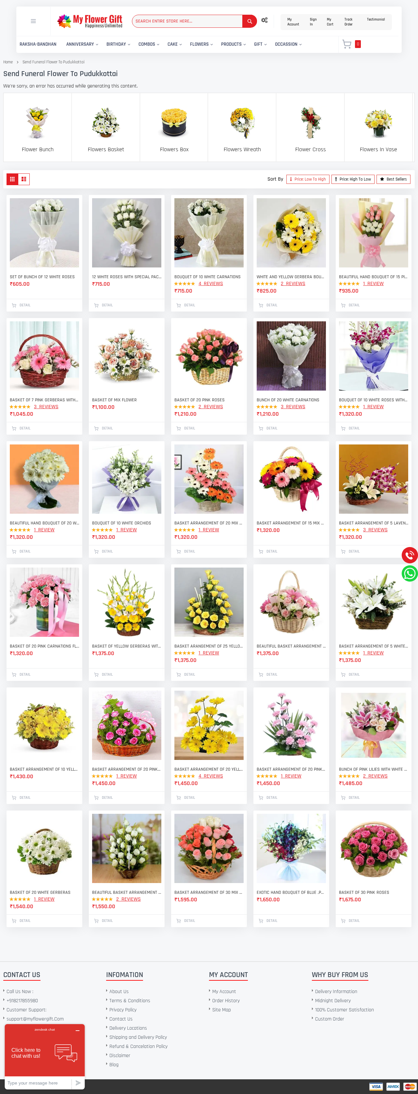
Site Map (221, 1009)
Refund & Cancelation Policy (138, 1046)
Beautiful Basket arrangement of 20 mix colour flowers (291, 646)
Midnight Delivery (333, 1000)
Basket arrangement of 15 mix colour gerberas (291, 523)
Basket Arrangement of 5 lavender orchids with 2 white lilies (373, 523)
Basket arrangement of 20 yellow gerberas (209, 769)
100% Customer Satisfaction (344, 1009)
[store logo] (89, 21)
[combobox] (194, 21)
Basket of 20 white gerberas (40, 892)
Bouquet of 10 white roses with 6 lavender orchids (373, 400)
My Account (293, 22)
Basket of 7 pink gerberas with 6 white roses (44, 400)
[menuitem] (38, 44)
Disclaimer (119, 1055)
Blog (114, 1064)
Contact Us (121, 1019)
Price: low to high (310, 179)
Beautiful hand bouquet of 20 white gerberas (44, 523)
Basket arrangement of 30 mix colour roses (209, 892)
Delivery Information (336, 991)
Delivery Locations (128, 1028)
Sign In (313, 22)
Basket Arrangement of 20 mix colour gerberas (209, 523)
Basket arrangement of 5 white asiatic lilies (373, 646)
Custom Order (329, 1019)
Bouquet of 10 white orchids (121, 523)
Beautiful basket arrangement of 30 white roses (126, 892)
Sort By (275, 179)
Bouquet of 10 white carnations (207, 277)
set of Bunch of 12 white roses (42, 277)
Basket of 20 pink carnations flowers (44, 646)
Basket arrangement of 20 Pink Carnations (291, 769)
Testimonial (376, 19)
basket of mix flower (114, 400)
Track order (349, 22)
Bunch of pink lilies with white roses (373, 769)
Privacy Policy (123, 1009)
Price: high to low (355, 179)
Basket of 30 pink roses (364, 892)
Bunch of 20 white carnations (288, 400)
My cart (330, 22)
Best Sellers (396, 179)
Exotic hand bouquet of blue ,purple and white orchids (291, 892)
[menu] (173, 44)
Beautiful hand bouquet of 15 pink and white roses (373, 277)
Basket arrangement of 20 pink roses (126, 769)
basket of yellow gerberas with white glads (126, 646)
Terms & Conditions (129, 1000)
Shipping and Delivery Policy (138, 1037)
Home (8, 62)
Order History (226, 1000)
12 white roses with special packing (126, 277)
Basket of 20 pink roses (199, 400)
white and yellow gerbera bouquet (291, 277)
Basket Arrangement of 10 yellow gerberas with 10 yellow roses (44, 769)
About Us (119, 991)
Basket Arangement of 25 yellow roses (209, 646)
